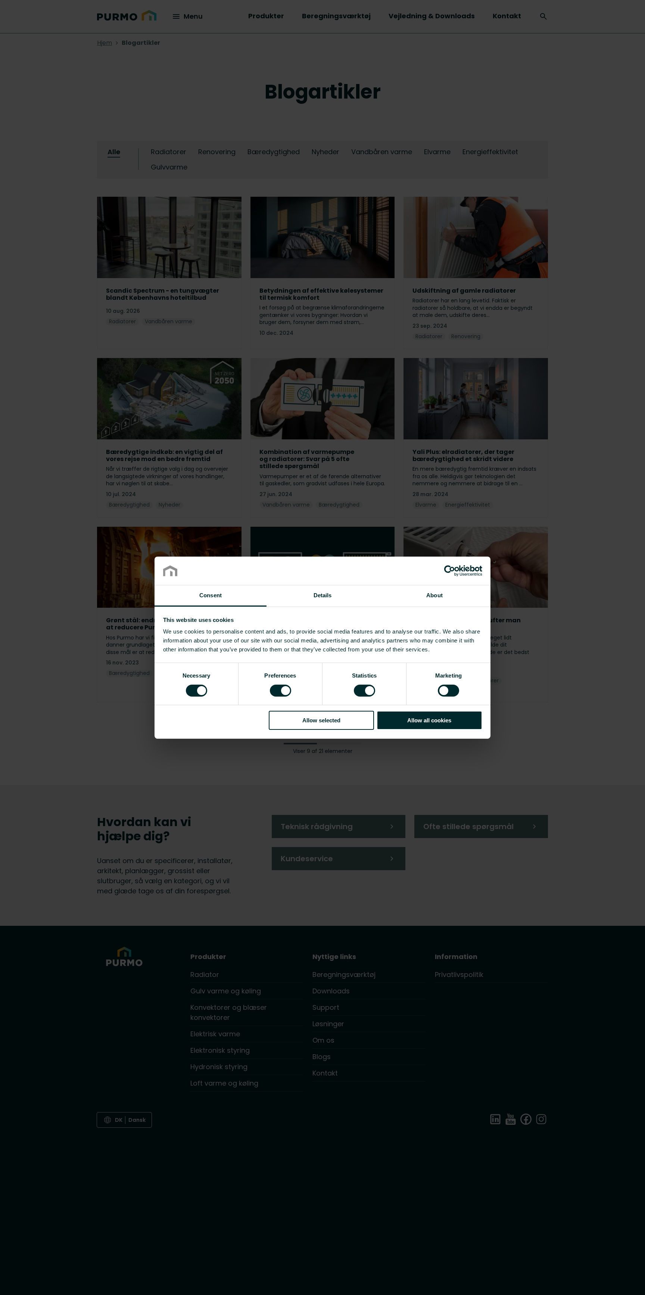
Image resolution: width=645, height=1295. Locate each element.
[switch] (280, 690)
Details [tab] (323, 595)
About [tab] (434, 595)
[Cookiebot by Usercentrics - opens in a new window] (449, 570)
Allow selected (321, 720)
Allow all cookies (429, 720)
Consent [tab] (210, 595)
